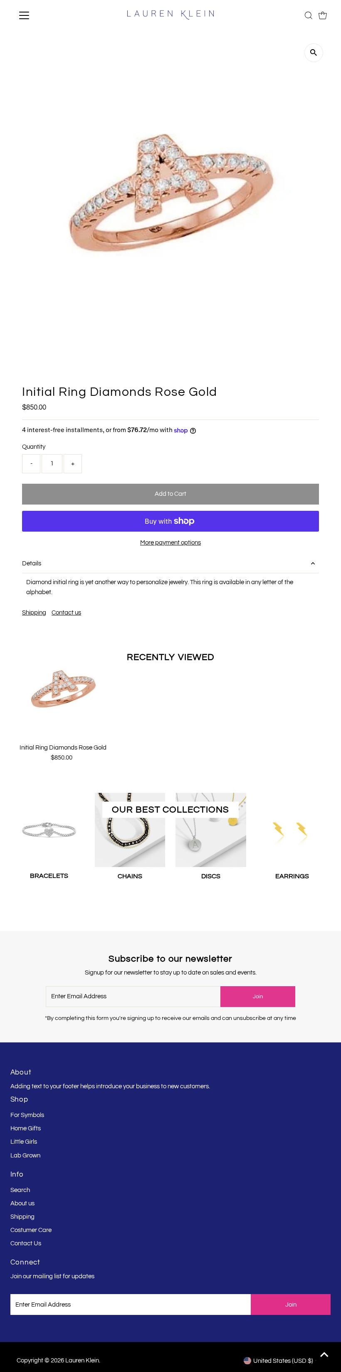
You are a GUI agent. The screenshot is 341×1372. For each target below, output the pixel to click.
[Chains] (130, 828)
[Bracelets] (49, 828)
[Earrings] (292, 828)
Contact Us (25, 1243)
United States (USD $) (283, 1361)
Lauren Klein (82, 1360)
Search (20, 1190)
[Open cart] (323, 15)
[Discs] (210, 828)
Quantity (33, 447)
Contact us (66, 613)
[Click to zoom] (313, 52)
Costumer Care (31, 1230)
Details (31, 563)
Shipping (34, 613)
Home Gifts (25, 1128)
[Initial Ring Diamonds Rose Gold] (63, 690)
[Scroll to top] (324, 1355)
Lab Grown (25, 1155)
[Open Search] (308, 15)
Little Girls (23, 1142)
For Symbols (27, 1115)
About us (22, 1203)
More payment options (170, 543)
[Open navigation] (51, 15)
